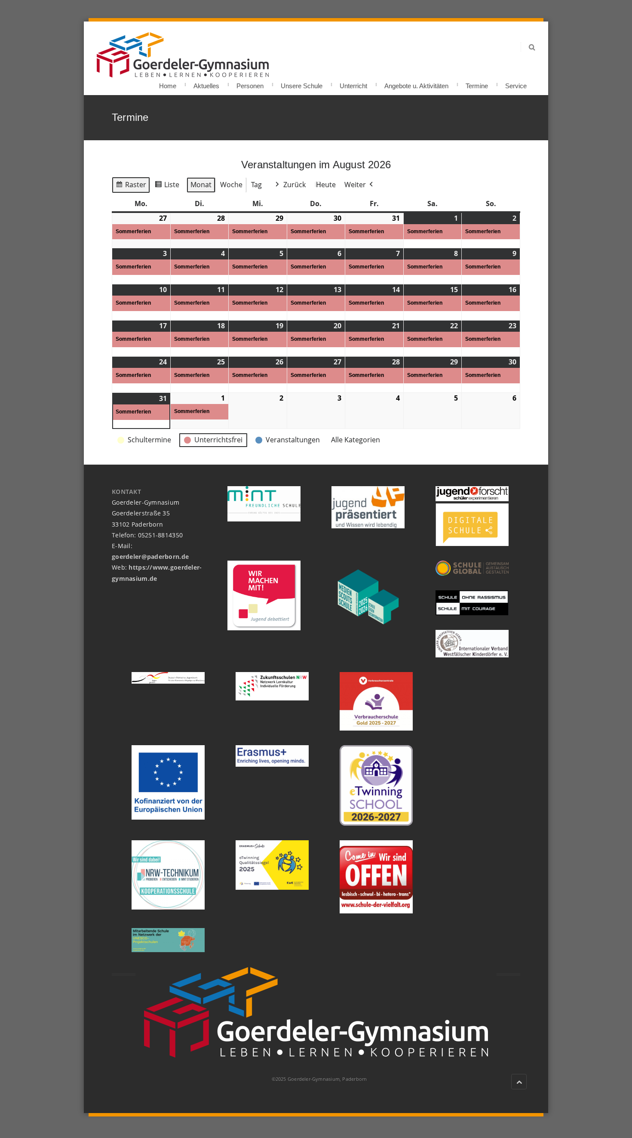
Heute (326, 184)
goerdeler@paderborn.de (150, 556)
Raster (130, 186)
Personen (250, 83)
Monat (201, 184)
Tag (256, 184)
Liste (166, 186)
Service (516, 83)
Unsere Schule (301, 83)
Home (167, 83)
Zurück (294, 184)
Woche (231, 184)
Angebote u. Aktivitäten (416, 83)
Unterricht (353, 83)
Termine (477, 83)
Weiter (355, 184)
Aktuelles (206, 83)
